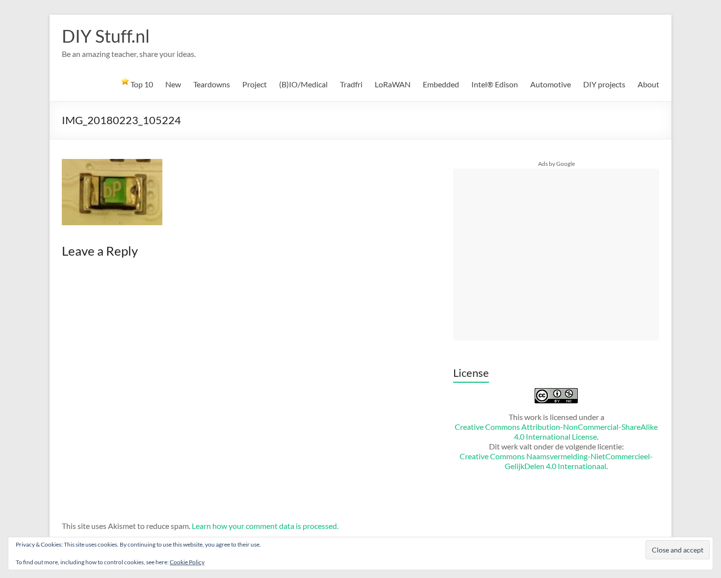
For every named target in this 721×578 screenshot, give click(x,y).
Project (254, 84)
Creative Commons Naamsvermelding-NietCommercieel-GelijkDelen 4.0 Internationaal (556, 461)
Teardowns (211, 84)
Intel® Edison (494, 84)
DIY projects (604, 84)
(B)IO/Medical (303, 84)
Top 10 (141, 84)
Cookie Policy (187, 562)
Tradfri (351, 84)
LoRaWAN (393, 84)
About (648, 84)
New (173, 84)
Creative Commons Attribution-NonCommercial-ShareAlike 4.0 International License (556, 431)
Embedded (441, 84)
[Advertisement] (556, 255)
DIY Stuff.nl (106, 36)
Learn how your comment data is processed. (265, 525)
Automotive (550, 84)
